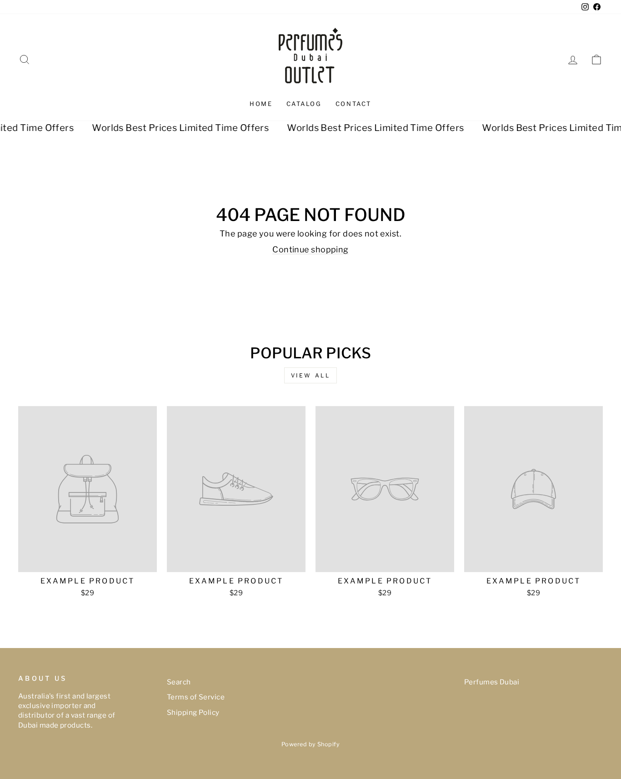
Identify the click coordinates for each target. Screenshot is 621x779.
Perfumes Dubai (491, 682)
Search (179, 682)
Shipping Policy (193, 712)
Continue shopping (310, 249)
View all (311, 375)
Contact (353, 103)
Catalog (304, 103)
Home (261, 103)
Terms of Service (196, 697)
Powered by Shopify (310, 744)
